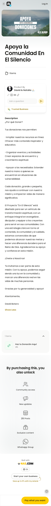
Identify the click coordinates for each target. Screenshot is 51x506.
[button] (25, 469)
